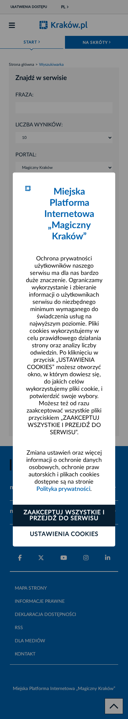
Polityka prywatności (63, 489)
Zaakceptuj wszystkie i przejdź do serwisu (64, 515)
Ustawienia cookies (64, 534)
